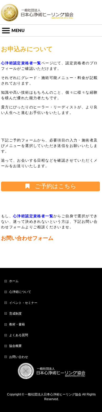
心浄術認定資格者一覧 (21, 63)
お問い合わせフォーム (27, 238)
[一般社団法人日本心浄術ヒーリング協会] (37, 15)
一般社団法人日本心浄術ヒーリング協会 (53, 394)
